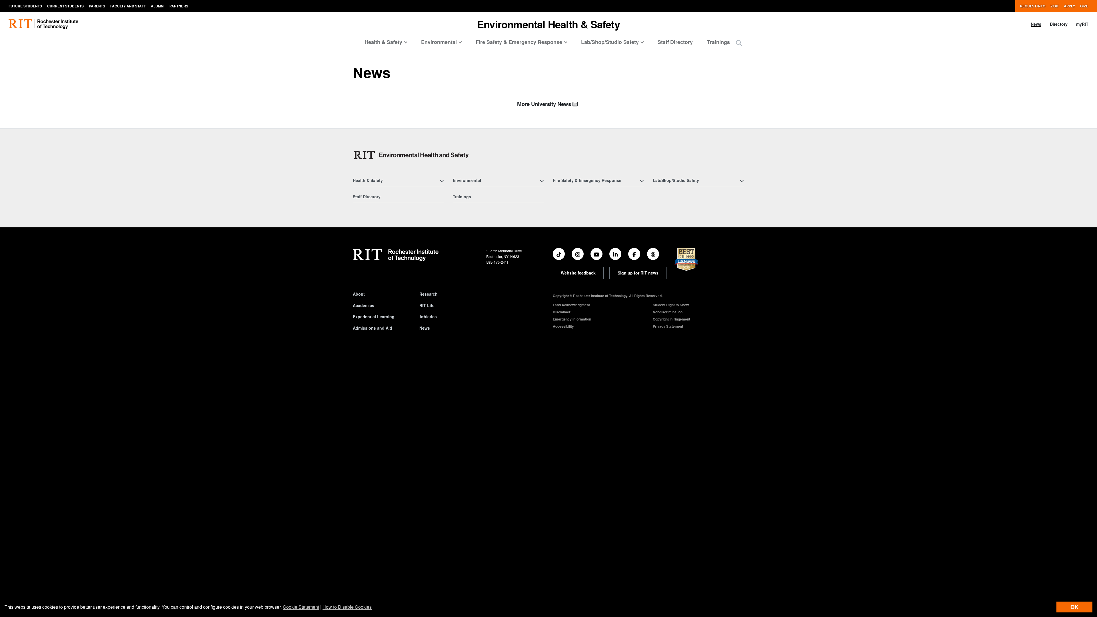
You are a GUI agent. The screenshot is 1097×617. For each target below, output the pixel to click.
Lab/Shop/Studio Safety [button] (610, 42)
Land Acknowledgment (571, 304)
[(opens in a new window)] (559, 254)
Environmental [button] (439, 42)
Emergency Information (572, 319)
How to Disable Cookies (347, 607)
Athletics (428, 316)
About (359, 294)
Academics (363, 305)
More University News (544, 104)
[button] (739, 42)
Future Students (25, 6)
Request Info (1032, 6)
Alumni (157, 6)
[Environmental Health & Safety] (412, 155)
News (1036, 24)
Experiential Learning (374, 316)
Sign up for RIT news (638, 273)
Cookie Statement (301, 607)
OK (1074, 607)
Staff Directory (675, 42)
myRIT (1082, 24)
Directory (1059, 24)
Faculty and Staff (128, 6)
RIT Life (427, 305)
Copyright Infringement (671, 319)
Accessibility (563, 326)
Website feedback (578, 273)
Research (428, 294)
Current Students (65, 6)
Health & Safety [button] (383, 42)
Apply (1069, 6)
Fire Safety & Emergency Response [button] (519, 42)
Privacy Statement (668, 326)
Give (1084, 6)
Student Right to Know (671, 304)
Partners (178, 6)
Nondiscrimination (667, 311)
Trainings (718, 42)
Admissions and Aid (372, 328)
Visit (1054, 6)
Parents (97, 6)
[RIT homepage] (43, 24)
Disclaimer (561, 311)
